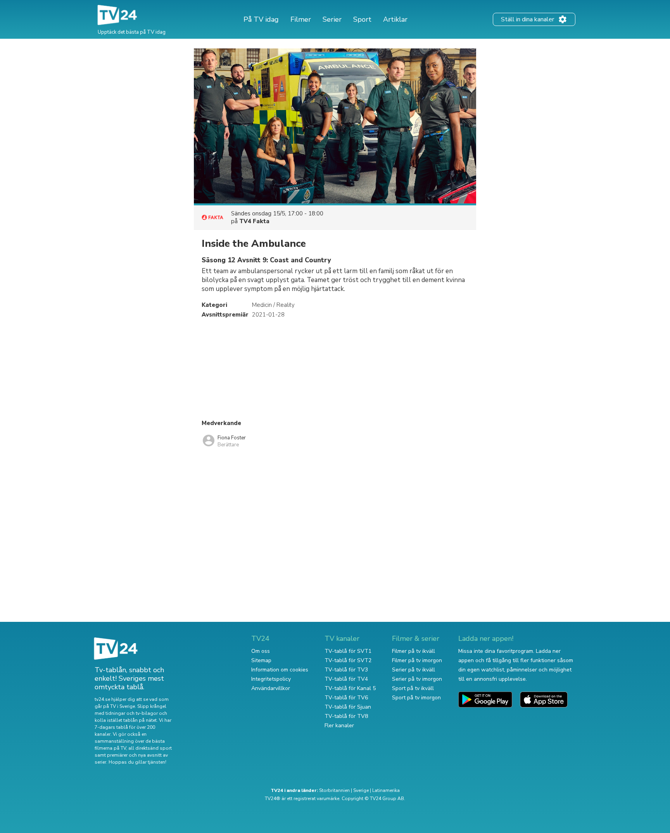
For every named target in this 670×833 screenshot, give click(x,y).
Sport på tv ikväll (413, 688)
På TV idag (261, 19)
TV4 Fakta (254, 221)
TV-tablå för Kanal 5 (350, 688)
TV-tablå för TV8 (346, 716)
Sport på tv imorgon (416, 697)
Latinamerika (386, 790)
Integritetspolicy (271, 679)
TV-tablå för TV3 (346, 669)
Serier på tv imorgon (417, 679)
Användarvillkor (270, 688)
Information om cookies (279, 669)
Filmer (300, 19)
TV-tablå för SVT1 (348, 651)
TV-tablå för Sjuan (348, 707)
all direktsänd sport (150, 748)
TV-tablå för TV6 (346, 697)
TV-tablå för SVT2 (348, 660)
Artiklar (395, 19)
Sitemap (261, 660)
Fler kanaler (339, 725)
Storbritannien (334, 790)
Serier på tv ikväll (413, 669)
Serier (332, 19)
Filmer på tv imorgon (417, 660)
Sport (362, 19)
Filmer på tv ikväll (413, 651)
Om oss (260, 651)
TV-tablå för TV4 (346, 679)
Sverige (361, 790)
